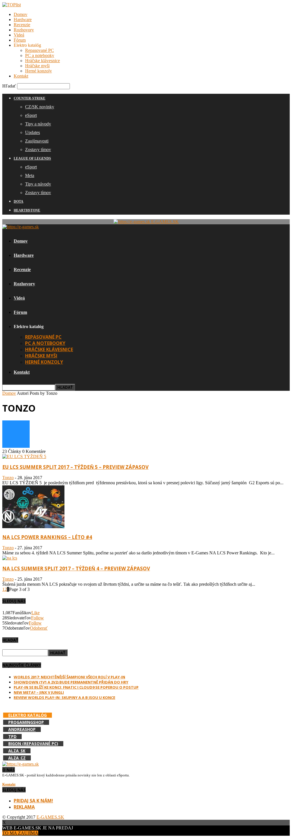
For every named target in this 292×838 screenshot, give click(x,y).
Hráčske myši (37, 65)
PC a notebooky (39, 55)
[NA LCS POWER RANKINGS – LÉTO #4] (33, 526)
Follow (37, 617)
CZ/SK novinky (39, 106)
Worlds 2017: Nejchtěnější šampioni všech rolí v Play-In (69, 677)
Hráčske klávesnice (42, 60)
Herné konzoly (38, 70)
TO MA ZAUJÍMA (20, 833)
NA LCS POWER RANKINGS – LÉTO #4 (47, 537)
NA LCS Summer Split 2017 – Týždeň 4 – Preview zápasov (76, 568)
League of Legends (32, 158)
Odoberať (39, 628)
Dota (18, 202)
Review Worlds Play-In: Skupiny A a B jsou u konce (64, 697)
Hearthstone (27, 210)
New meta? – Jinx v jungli (39, 692)
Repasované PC (39, 50)
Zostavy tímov (38, 149)
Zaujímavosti (36, 141)
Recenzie (22, 24)
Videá (19, 34)
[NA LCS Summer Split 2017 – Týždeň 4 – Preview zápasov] (9, 558)
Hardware (23, 19)
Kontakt (21, 76)
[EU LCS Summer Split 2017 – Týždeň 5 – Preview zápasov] (24, 456)
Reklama (24, 807)
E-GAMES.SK (50, 817)
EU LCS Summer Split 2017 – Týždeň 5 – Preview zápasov (75, 467)
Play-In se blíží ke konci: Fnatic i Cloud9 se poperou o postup (76, 687)
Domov (20, 14)
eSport (31, 115)
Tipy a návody (38, 123)
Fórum (20, 40)
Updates (32, 132)
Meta (29, 175)
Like (35, 612)
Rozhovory (24, 29)
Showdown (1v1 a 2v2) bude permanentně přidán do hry (71, 682)
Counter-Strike (29, 98)
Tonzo (8, 477)
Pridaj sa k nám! (33, 801)
